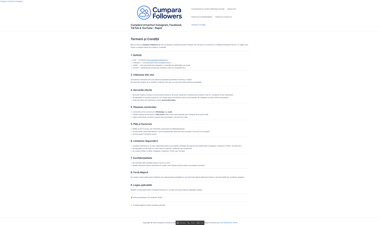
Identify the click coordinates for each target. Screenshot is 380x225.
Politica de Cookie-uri (223, 17)
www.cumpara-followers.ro (157, 60)
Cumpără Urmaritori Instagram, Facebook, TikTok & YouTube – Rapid (156, 26)
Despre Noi (232, 9)
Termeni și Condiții (198, 25)
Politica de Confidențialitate (201, 17)
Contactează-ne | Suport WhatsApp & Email (207, 9)
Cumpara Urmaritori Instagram (11, 1)
